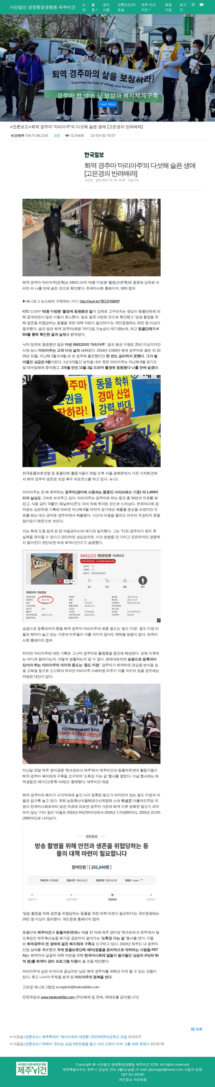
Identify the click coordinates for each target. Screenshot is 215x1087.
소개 (83, 7)
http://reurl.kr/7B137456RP (100, 301)
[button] (16, 68)
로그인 (183, 7)
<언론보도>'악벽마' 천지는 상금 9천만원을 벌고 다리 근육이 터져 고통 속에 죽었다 (86, 1044)
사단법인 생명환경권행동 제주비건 (42, 7)
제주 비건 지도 (148, 7)
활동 (93, 7)
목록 (198, 1029)
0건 (57, 135)
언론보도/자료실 (127, 7)
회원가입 (168, 7)
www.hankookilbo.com (58, 997)
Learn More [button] (107, 104)
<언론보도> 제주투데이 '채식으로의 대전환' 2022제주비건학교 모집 (75, 1037)
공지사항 (106, 7)
